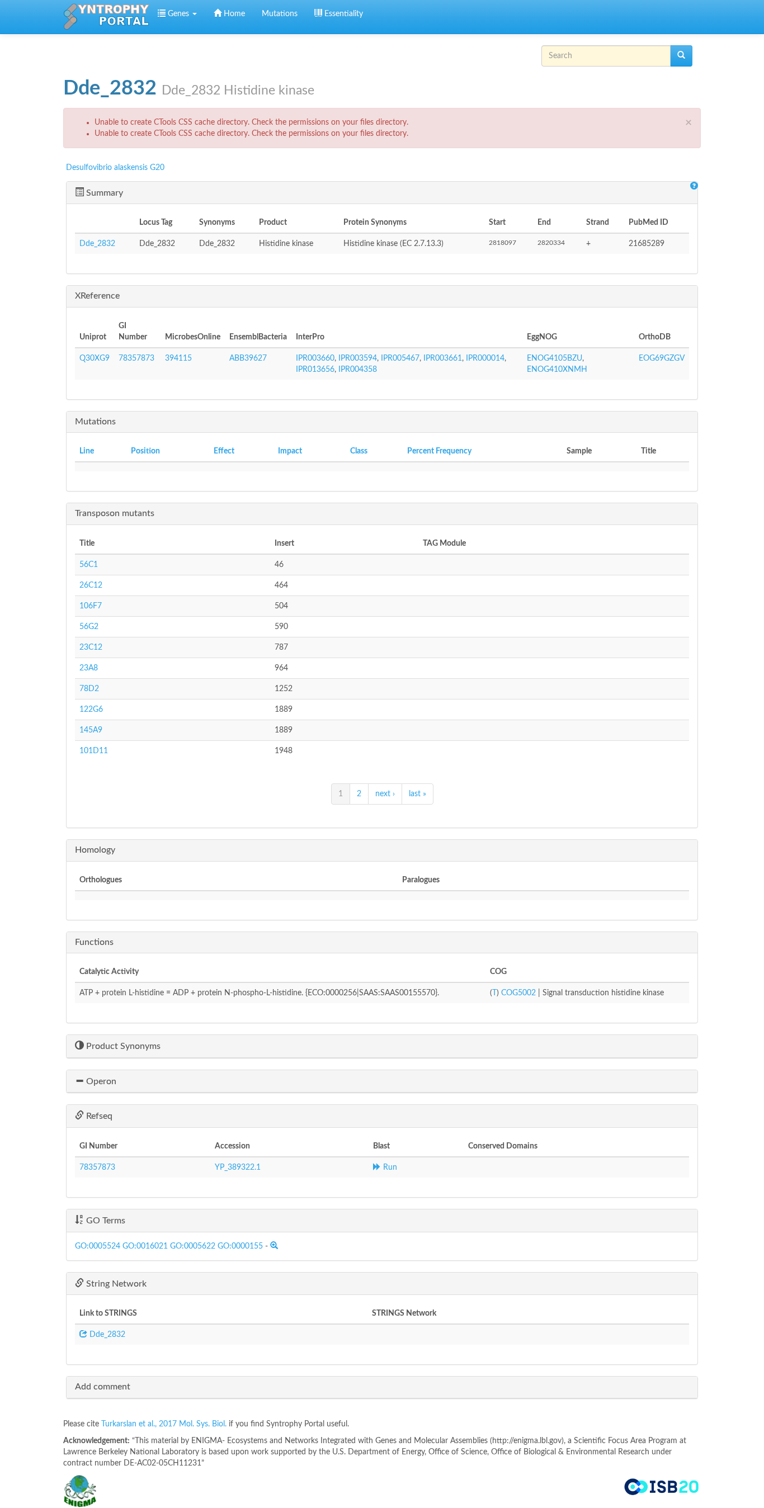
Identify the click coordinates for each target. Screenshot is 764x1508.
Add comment (102, 1386)
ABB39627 (248, 358)
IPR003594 (357, 358)
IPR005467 (400, 358)
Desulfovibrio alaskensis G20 (115, 168)
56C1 (88, 565)
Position (145, 451)
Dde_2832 (97, 244)
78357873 (136, 358)
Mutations (280, 14)
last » (417, 794)
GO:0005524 (97, 1246)
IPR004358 (357, 370)
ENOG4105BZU (554, 358)
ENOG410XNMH (557, 370)
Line (86, 451)
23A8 (88, 668)
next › (385, 794)
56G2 (88, 627)
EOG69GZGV (662, 358)
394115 (178, 358)
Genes (178, 14)
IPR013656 (315, 370)
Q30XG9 (94, 358)
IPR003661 (442, 358)
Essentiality (342, 14)
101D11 (93, 751)
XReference (97, 295)
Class (358, 451)
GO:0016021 (145, 1246)
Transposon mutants (114, 513)
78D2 (89, 689)
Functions (94, 942)
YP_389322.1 (238, 1167)
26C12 (90, 585)
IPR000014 (485, 358)
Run (389, 1167)
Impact (290, 451)
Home (233, 14)
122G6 (91, 709)
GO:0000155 (240, 1246)
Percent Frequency (439, 451)
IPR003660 (315, 358)
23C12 (90, 647)
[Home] (106, 16)
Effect (224, 451)
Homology (95, 849)
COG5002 (518, 993)
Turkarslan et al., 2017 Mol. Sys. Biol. (165, 1424)
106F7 (90, 606)
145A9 (90, 730)
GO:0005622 (192, 1246)
